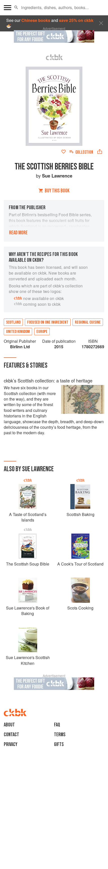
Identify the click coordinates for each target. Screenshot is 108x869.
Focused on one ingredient (47, 322)
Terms (60, 734)
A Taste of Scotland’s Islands (27, 517)
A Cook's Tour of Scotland (80, 564)
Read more (18, 233)
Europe (41, 331)
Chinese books (35, 20)
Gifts (59, 744)
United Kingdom (18, 331)
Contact (11, 734)
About (9, 725)
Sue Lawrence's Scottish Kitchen (28, 660)
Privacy (10, 744)
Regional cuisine (88, 322)
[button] (16, 7)
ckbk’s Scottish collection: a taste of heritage (48, 380)
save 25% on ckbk (76, 20)
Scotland (13, 322)
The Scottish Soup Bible (27, 564)
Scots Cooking (80, 608)
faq (57, 725)
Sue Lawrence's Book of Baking (27, 610)
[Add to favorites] (63, 151)
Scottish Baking (80, 514)
